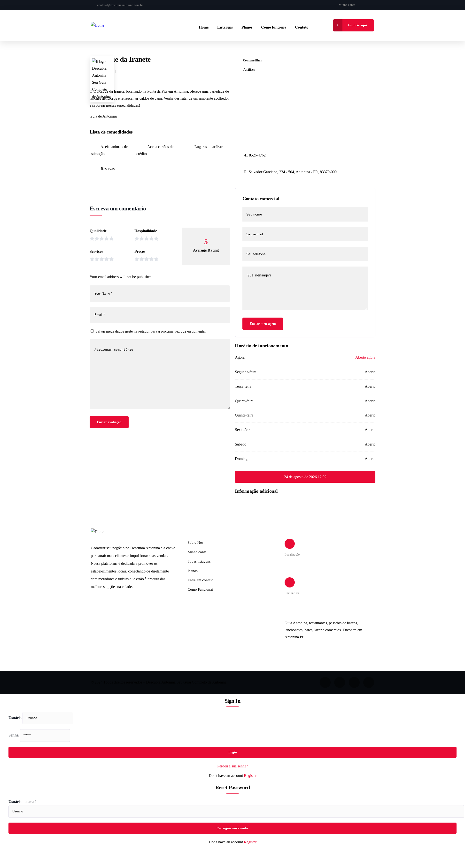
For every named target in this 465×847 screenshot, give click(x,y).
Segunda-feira (245, 372)
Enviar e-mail (293, 593)
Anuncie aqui (357, 25)
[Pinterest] (368, 682)
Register (250, 775)
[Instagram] (372, 5)
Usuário (15, 718)
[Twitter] (325, 682)
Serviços (96, 251)
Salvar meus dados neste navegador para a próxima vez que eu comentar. (151, 331)
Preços (139, 251)
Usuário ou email (22, 802)
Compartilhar (252, 60)
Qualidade (98, 231)
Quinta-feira (244, 415)
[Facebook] (364, 5)
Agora (240, 357)
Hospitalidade (145, 231)
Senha (13, 735)
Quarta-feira (244, 401)
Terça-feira (243, 386)
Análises (249, 69)
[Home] (97, 25)
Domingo (242, 459)
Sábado (240, 444)
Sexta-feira (243, 430)
